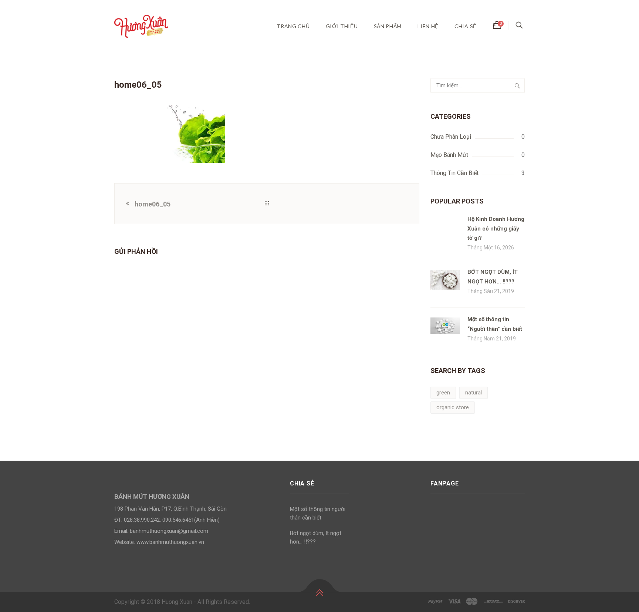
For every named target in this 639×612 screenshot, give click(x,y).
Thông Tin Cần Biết (454, 172)
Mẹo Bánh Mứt (449, 154)
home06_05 (152, 204)
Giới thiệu (342, 26)
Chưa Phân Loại (450, 136)
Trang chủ (293, 26)
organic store (452, 407)
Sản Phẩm (388, 26)
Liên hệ (428, 26)
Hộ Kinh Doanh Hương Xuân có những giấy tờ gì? (495, 228)
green (443, 392)
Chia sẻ (465, 26)
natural (473, 392)
